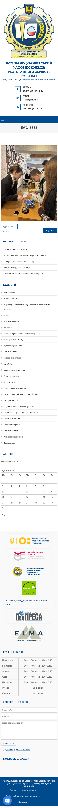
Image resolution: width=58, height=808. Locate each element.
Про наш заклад (11, 431)
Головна (13, 790)
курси (29, 600)
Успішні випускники (13, 437)
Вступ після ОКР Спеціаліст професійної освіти (25, 255)
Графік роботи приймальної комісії (23, 796)
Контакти (22, 802)
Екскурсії (8, 327)
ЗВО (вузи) (10, 600)
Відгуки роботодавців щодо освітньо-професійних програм (27, 307)
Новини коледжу (11, 376)
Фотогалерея (9, 443)
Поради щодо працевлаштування (19, 406)
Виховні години (11, 298)
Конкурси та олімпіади (14, 339)
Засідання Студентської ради (17, 267)
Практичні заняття (12, 418)
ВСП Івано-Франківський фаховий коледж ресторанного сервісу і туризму (29, 69)
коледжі (20, 600)
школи (36, 600)
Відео (6, 315)
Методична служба (12, 358)
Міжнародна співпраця (14, 370)
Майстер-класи (10, 352)
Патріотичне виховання (15, 388)
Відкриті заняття (11, 321)
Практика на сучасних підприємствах (21, 412)
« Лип (3, 515)
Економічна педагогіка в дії (17, 249)
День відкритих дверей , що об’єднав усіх (11, 226)
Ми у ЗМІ (8, 364)
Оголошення (9, 382)
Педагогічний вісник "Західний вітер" (21, 394)
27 (27, 502)
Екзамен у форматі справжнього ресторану (23, 273)
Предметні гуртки (12, 425)
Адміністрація (10, 292)
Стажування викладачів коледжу (19, 261)
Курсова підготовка (13, 346)
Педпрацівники (11, 400)
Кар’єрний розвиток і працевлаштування (22, 333)
